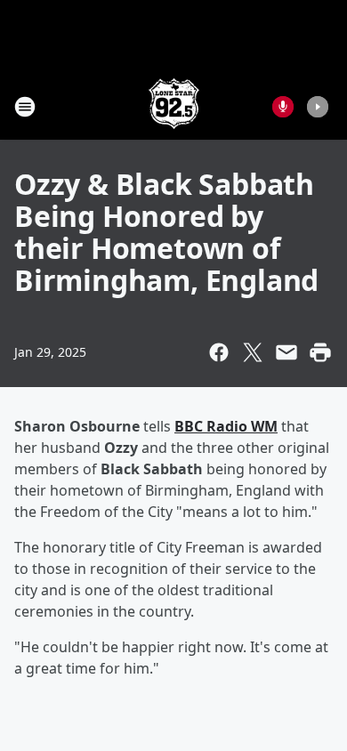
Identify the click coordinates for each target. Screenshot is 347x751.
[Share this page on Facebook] (218, 352)
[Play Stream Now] (317, 106)
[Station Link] (174, 106)
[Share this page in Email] (286, 352)
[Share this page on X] (252, 352)
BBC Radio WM (226, 426)
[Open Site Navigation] (25, 106)
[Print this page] (320, 352)
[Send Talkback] (283, 106)
